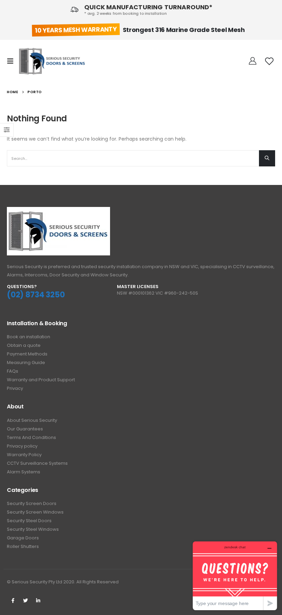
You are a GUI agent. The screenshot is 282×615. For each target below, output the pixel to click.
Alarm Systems (23, 472)
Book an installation (28, 336)
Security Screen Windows (35, 512)
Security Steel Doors (29, 520)
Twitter (25, 600)
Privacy (15, 388)
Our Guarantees (25, 429)
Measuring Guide (26, 362)
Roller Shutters (23, 546)
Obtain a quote (24, 345)
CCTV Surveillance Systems (37, 463)
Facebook (13, 600)
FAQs (12, 371)
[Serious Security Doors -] (52, 61)
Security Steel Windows (33, 529)
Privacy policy (22, 446)
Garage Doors (23, 538)
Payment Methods (27, 354)
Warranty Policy (24, 454)
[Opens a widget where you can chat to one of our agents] (235, 576)
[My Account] (253, 61)
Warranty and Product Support (41, 379)
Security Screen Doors (31, 503)
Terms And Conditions (31, 437)
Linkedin (38, 600)
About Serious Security (32, 420)
